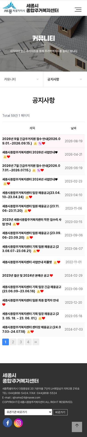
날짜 (73, 128)
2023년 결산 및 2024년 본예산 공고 (26, 275)
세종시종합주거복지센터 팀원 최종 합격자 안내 (30, 300)
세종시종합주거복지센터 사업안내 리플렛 (27, 262)
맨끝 (36, 342)
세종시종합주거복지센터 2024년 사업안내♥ (30, 179)
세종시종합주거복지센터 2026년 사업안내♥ (30, 152)
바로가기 (60, 412)
